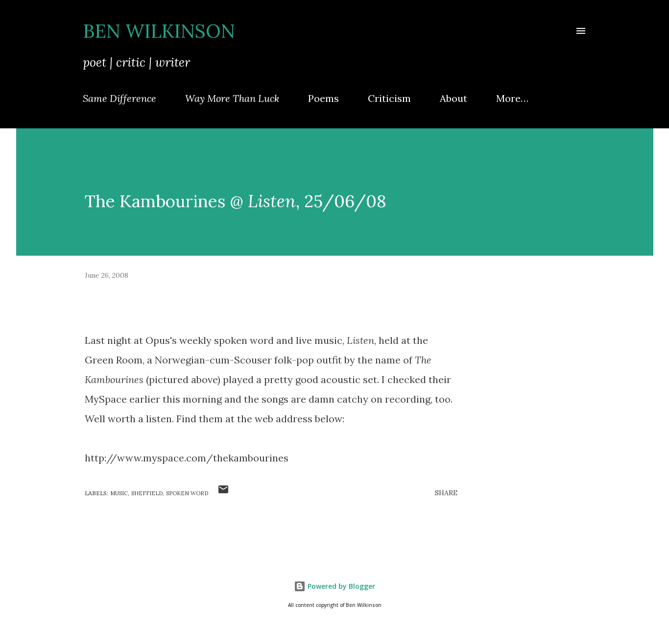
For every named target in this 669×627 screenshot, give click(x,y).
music (119, 493)
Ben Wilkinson (159, 31)
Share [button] (446, 492)
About (453, 98)
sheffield (147, 493)
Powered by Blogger (340, 586)
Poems (323, 98)
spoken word (187, 493)
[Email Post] (223, 492)
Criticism (389, 98)
